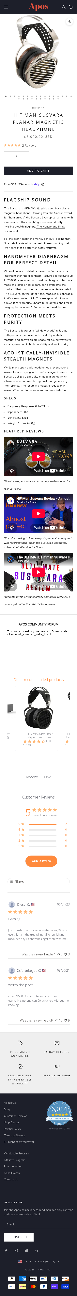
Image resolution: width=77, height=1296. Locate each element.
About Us (10, 1103)
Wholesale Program (16, 1153)
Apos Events (12, 1173)
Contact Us (11, 1179)
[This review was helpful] (58, 954)
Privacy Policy (12, 1129)
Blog (7, 1109)
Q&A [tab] (47, 777)
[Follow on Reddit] (26, 1251)
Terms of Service (14, 1135)
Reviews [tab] (32, 777)
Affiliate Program (14, 1160)
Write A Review (41, 861)
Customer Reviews (15, 1116)
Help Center (11, 1122)
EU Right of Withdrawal (19, 1142)
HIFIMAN (38, 107)
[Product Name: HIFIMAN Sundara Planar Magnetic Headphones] (39, 718)
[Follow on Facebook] (6, 1251)
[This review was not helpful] (65, 954)
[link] (59, 1116)
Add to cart (38, 171)
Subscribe (19, 1237)
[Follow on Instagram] (16, 1251)
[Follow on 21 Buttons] (37, 1251)
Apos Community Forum (38, 624)
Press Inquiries (13, 1166)
